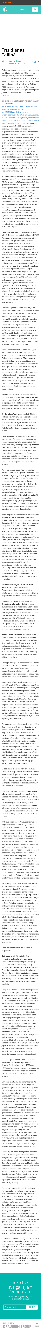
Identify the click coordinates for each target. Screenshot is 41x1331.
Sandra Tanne (15, 61)
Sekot (32, 1307)
